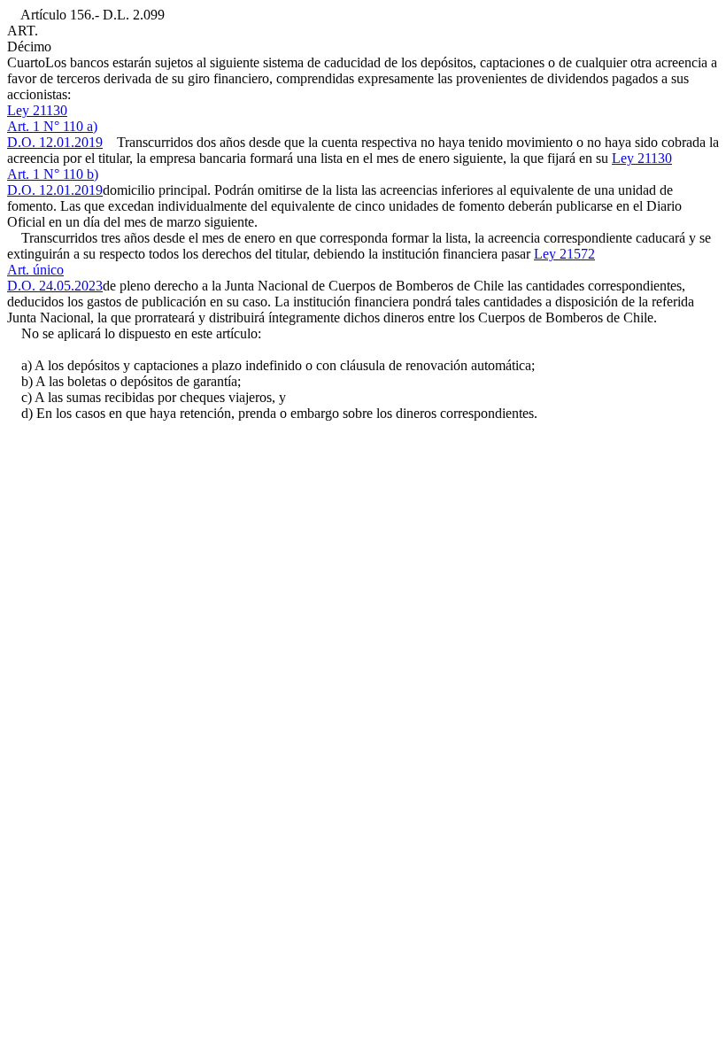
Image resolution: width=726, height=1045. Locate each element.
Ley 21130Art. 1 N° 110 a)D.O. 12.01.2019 (55, 126)
